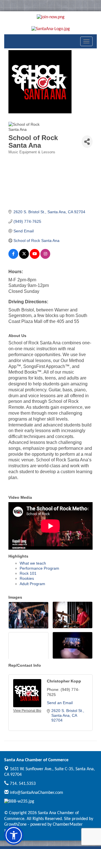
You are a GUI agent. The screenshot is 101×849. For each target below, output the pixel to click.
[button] (14, 835)
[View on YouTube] (35, 257)
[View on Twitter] (24, 257)
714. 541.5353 (22, 783)
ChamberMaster (68, 824)
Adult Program (32, 583)
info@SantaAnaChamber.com (36, 792)
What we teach (33, 563)
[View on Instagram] (45, 257)
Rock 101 (28, 573)
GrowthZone (15, 824)
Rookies (27, 578)
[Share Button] (87, 141)
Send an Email (60, 702)
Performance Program (39, 568)
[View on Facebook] (13, 257)
